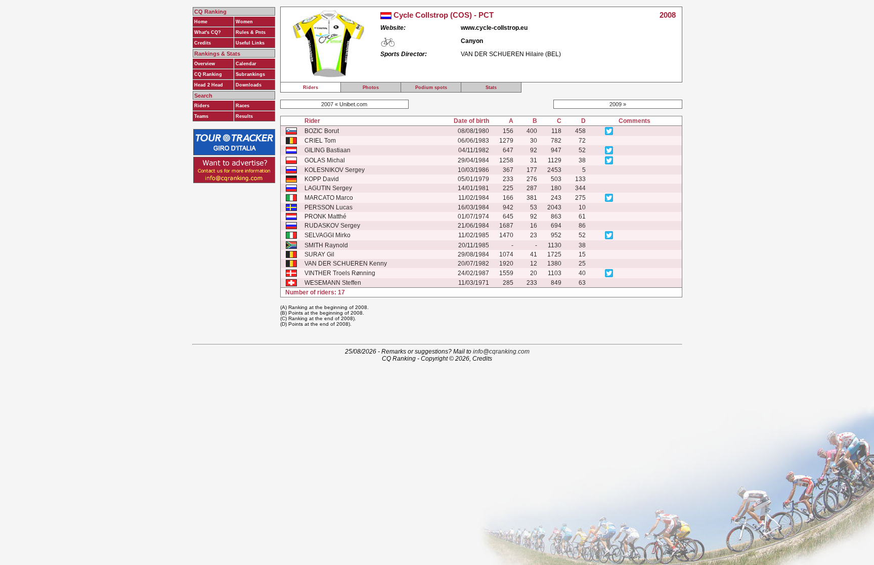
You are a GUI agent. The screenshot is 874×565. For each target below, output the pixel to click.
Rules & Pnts (251, 32)
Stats (491, 87)
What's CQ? (207, 32)
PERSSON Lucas (328, 207)
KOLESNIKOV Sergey (334, 169)
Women (244, 21)
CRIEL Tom (320, 140)
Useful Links (250, 43)
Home (200, 21)
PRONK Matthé (325, 216)
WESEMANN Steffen (332, 282)
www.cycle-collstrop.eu (494, 27)
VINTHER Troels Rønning (339, 273)
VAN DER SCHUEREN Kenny (345, 263)
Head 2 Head (208, 85)
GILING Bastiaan (327, 150)
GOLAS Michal (324, 160)
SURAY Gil (319, 254)
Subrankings (250, 74)
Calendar (246, 63)
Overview (204, 63)
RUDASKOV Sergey (332, 225)
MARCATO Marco (328, 197)
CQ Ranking (208, 74)
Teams (201, 116)
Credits (202, 43)
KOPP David (321, 179)
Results (244, 116)
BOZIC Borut (321, 131)
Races (242, 105)
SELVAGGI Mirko (327, 235)
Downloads (248, 85)
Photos (371, 87)
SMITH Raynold (326, 245)
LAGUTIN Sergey (328, 188)
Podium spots (431, 87)
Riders (201, 105)
